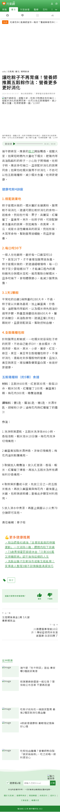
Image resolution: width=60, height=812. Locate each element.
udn (4, 71)
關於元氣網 (9, 796)
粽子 (31, 151)
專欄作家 (35, 800)
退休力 (53, 796)
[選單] (56, 3)
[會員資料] (52, 3)
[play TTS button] (14, 144)
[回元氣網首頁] (11, 3)
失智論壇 (25, 9)
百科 (45, 9)
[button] (56, 9)
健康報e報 (15, 783)
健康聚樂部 (21, 796)
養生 (13, 9)
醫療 (36, 9)
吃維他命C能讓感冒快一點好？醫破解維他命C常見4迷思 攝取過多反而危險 (34, 22)
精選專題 (33, 796)
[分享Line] (22, 15)
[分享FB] (7, 15)
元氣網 (10, 71)
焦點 (4, 9)
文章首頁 (25, 800)
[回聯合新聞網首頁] (4, 4)
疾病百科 (43, 796)
